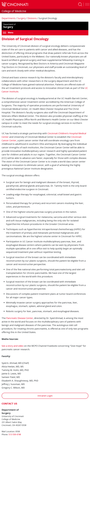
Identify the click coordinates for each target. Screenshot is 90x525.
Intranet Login (45, 395)
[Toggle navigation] (86, 4)
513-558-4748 (15, 434)
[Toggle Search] (80, 4)
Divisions (32, 18)
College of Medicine (14, 11)
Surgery (21, 18)
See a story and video (12, 345)
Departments (9, 18)
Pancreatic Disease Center (19, 318)
